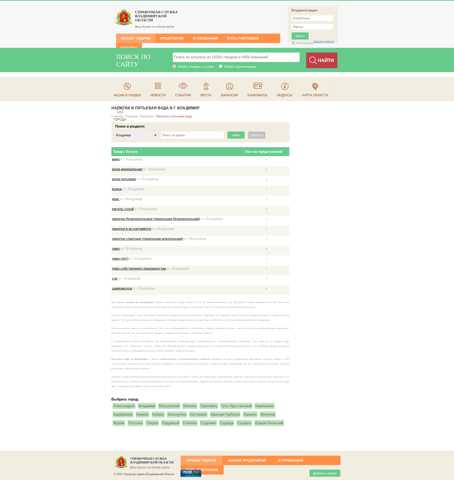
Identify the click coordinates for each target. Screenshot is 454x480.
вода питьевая (124, 179)
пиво (116, 249)
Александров (124, 406)
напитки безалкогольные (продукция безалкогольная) (156, 219)
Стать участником (243, 38)
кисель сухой (123, 209)
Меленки (268, 414)
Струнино (208, 423)
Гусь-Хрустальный (236, 406)
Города (120, 119)
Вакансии (229, 95)
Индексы (284, 95)
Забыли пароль (323, 41)
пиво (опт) (120, 258)
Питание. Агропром (139, 116)
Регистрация (304, 43)
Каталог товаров (135, 38)
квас (115, 199)
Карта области (315, 95)
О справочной (205, 38)
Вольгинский (169, 406)
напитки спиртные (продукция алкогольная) (147, 239)
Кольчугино (177, 414)
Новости (158, 95)
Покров (152, 423)
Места (206, 95)
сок (115, 278)
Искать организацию (240, 66)
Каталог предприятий (247, 460)
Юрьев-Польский (269, 423)
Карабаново (123, 414)
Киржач (142, 414)
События (183, 95)
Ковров (158, 414)
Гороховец (208, 406)
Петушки (135, 423)
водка (117, 189)
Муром (118, 423)
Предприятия (171, 38)
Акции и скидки (127, 95)
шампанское (122, 288)
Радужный (170, 423)
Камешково (264, 406)
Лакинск (250, 414)
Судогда (226, 423)
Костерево (198, 414)
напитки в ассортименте (131, 229)
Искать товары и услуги (196, 66)
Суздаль (244, 423)
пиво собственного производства (139, 268)
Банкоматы (257, 95)
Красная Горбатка (225, 414)
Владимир (147, 406)
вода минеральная (127, 169)
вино (116, 159)
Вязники (189, 406)
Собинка (190, 423)
